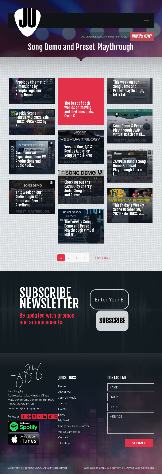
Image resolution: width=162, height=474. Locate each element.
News (61, 414)
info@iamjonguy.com (28, 408)
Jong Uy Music (67, 397)
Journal (62, 403)
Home (62, 386)
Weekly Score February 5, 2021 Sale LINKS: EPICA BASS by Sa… (32, 119)
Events (62, 409)
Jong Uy (30, 467)
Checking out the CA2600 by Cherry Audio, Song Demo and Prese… (78, 188)
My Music (64, 420)
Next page (101, 257)
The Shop (64, 443)
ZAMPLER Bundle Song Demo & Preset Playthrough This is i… (129, 167)
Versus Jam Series (69, 431)
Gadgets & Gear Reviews (73, 426)
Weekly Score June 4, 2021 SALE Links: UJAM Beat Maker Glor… (92, 36)
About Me (64, 392)
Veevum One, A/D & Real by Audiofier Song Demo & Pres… (80, 151)
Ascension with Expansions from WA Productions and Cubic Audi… (31, 159)
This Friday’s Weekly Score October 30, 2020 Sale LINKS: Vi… (128, 209)
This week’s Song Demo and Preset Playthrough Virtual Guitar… (79, 228)
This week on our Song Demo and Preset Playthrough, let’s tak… (128, 88)
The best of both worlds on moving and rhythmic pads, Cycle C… (79, 109)
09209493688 (26, 404)
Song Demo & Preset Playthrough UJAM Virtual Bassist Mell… (129, 130)
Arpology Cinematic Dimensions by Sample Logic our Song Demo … (30, 88)
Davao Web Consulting (140, 467)
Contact (63, 437)
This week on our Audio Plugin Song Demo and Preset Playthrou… (29, 198)
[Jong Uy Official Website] (28, 26)
